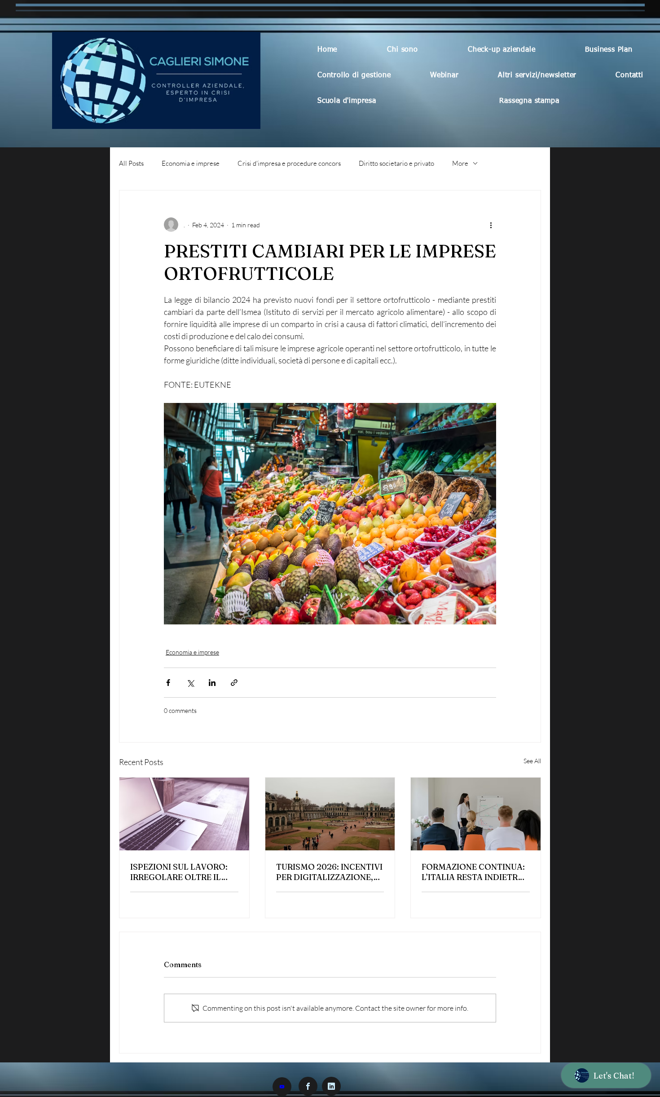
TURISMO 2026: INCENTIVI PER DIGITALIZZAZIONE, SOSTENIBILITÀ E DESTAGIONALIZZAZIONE (329, 872)
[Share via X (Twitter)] (190, 682)
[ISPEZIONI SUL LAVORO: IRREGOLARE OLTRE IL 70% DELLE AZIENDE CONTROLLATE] (184, 814)
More (460, 163)
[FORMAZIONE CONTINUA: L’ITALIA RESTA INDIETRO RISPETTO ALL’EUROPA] (476, 814)
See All (532, 761)
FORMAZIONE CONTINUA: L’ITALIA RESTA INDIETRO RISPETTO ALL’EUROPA (473, 872)
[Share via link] (234, 682)
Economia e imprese (191, 163)
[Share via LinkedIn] (212, 682)
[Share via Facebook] (168, 682)
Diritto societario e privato (396, 163)
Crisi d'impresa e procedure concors (289, 163)
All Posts (131, 163)
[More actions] (490, 224)
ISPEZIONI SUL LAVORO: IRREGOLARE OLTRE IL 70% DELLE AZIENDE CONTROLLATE (179, 872)
